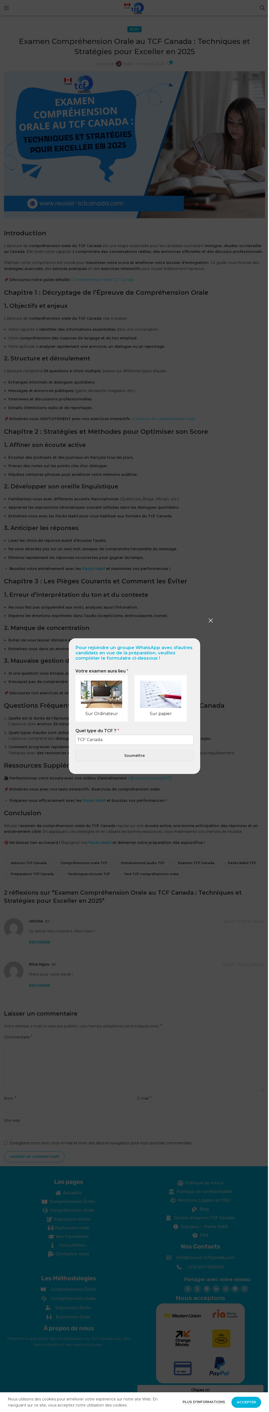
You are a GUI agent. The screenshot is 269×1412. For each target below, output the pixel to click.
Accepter (246, 1402)
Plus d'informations (204, 1402)
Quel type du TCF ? (97, 730)
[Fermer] (210, 620)
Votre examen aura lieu (101, 671)
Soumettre (134, 755)
